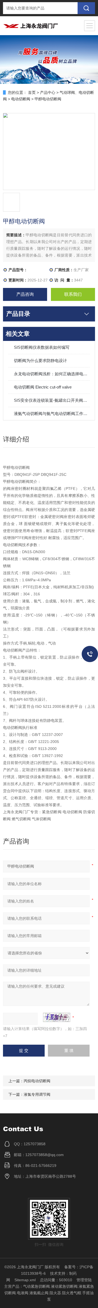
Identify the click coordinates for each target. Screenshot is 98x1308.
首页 (32, 92)
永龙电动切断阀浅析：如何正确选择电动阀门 (52, 373)
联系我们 (73, 294)
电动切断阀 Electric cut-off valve (43, 387)
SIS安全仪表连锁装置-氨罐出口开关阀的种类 (52, 400)
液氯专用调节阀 (37, 1094)
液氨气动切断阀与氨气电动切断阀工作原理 (52, 413)
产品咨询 (25, 294)
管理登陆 (84, 1280)
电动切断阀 (20, 99)
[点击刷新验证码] (56, 1017)
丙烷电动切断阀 (37, 1081)
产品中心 (47, 92)
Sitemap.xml (25, 1280)
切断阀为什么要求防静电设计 (40, 360)
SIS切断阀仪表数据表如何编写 (41, 347)
